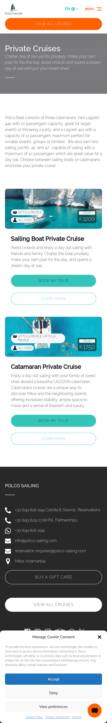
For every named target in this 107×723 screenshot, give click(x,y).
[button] (99, 637)
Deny (53, 693)
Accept (53, 679)
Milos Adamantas (30, 561)
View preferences (53, 706)
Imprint (77, 717)
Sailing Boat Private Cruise (47, 238)
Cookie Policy (34, 717)
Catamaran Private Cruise (46, 366)
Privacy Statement (58, 717)
